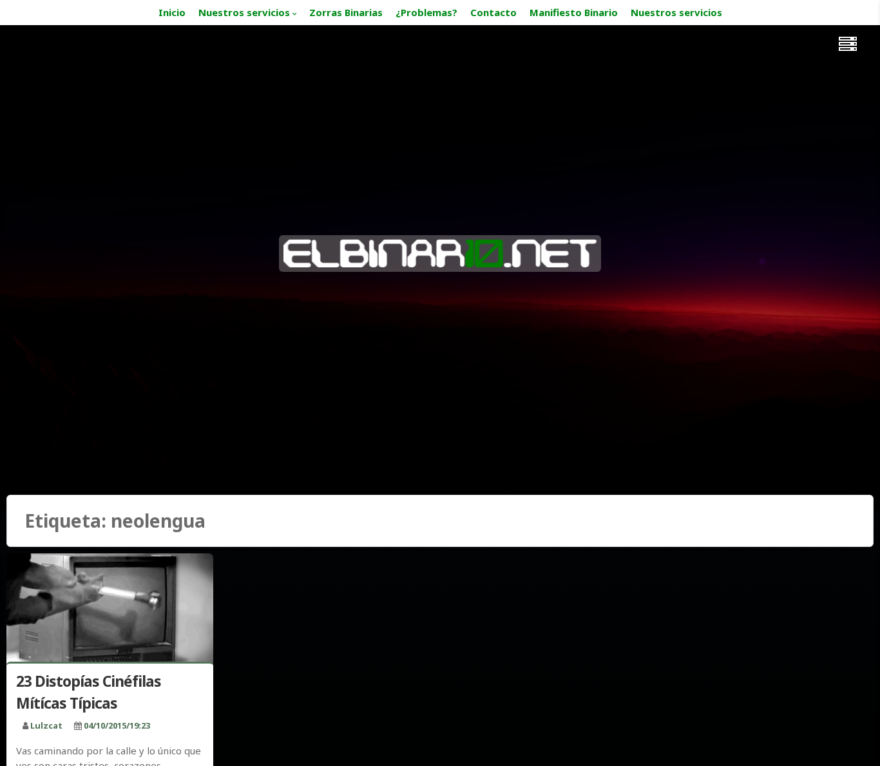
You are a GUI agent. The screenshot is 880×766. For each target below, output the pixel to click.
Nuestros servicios (244, 12)
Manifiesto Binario (574, 12)
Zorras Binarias (346, 12)
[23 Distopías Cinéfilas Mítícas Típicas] (109, 610)
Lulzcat (46, 725)
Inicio (172, 12)
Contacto (493, 12)
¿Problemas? (426, 12)
